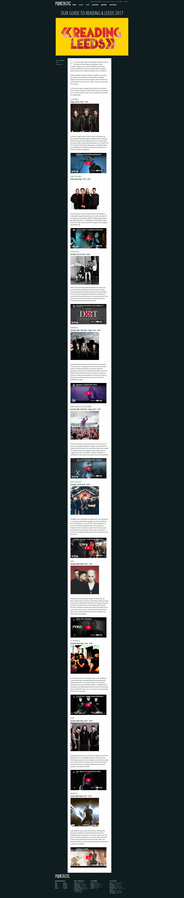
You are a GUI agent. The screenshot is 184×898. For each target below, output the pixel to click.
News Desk (80, 889)
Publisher (79, 883)
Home (56, 883)
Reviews (103, 5)
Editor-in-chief (80, 884)
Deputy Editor (80, 885)
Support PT (65, 888)
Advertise (65, 886)
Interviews (65, 884)
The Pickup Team (78, 890)
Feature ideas (116, 891)
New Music (115, 884)
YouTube (96, 886)
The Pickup (112, 5)
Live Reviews (116, 885)
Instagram (95, 885)
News (74, 5)
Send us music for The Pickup (109, 1)
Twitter (94, 883)
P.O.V (87, 5)
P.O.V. (56, 886)
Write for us (115, 890)
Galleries (95, 5)
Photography (116, 886)
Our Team (65, 885)
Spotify (94, 888)
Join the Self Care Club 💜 (95, 1)
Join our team (119, 1)
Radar (81, 5)
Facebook (96, 884)
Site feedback (116, 892)
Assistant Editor (80, 886)
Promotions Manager (81, 888)
